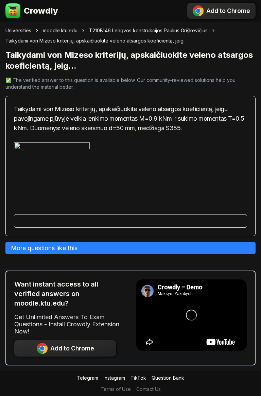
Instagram (114, 378)
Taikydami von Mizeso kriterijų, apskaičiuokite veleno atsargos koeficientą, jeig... (96, 41)
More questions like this (44, 248)
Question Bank (168, 378)
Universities (18, 30)
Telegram (87, 378)
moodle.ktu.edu (60, 30)
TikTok (138, 378)
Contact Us (148, 389)
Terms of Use (116, 389)
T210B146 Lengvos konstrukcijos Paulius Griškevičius (148, 30)
